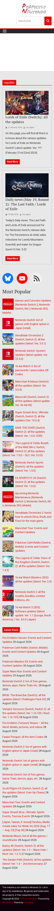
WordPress (7, 902)
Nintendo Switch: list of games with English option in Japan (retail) (32, 324)
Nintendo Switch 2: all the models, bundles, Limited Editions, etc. (30, 596)
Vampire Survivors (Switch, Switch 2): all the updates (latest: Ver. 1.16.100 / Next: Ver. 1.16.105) (26, 713)
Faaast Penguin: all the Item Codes (22, 736)
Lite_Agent (30, 127)
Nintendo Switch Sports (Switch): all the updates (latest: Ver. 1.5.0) (29, 466)
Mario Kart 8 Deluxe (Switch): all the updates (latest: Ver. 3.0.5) (32, 385)
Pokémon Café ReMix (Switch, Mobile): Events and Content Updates (33, 546)
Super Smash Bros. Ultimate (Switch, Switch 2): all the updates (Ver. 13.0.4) (31, 416)
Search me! (48, 20)
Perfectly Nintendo (28, 899)
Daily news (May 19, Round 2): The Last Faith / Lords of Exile (27, 204)
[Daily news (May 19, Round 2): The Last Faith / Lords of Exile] (27, 185)
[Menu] (4, 31)
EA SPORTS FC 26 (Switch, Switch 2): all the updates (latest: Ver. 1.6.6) (30, 482)
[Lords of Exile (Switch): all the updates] (27, 103)
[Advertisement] (27, 52)
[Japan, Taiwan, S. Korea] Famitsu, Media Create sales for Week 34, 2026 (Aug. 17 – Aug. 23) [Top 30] (26, 826)
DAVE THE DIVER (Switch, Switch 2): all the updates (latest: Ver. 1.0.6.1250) (30, 431)
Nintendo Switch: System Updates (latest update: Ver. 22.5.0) (31, 354)
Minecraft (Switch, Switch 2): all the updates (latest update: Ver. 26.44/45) (32, 401)
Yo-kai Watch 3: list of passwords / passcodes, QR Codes (32, 370)
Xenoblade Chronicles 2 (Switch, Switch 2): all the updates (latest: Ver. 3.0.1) (30, 339)
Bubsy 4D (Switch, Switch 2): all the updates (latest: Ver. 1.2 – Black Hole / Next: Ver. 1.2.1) (25, 849)
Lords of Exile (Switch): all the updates (26, 119)
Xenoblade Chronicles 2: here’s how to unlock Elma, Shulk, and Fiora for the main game (33, 516)
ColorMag (28, 902)
